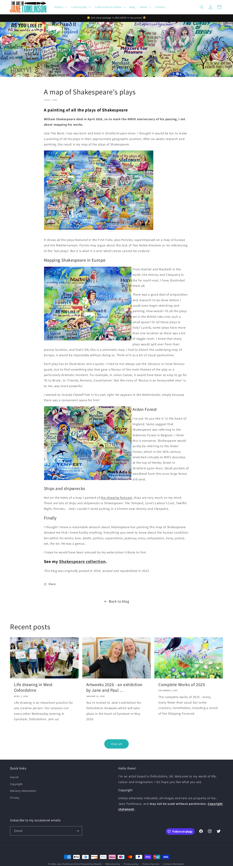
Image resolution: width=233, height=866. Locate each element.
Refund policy (113, 864)
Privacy (14, 797)
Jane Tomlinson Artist (68, 864)
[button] (60, 7)
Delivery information (23, 790)
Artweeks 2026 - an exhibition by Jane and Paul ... (114, 687)
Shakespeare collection (82, 561)
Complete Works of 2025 (181, 684)
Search (14, 777)
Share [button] (52, 584)
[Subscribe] (77, 831)
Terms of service (151, 864)
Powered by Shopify (91, 864)
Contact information (174, 864)
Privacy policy (131, 864)
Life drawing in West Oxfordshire (33, 687)
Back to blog (119, 601)
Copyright (16, 784)
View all (116, 744)
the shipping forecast (116, 497)
